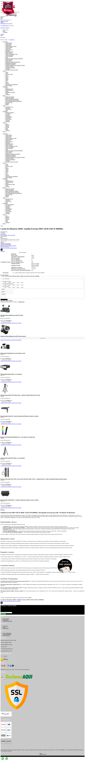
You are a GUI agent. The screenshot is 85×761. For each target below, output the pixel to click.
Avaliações (2, 251)
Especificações (7, 601)
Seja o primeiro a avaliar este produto (7, 235)
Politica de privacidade (7, 621)
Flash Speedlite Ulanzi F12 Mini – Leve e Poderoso (11, 374)
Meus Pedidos (6, 628)
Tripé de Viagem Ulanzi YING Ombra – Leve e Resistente (12, 458)
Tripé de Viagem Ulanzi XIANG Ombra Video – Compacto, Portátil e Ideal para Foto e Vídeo (20, 395)
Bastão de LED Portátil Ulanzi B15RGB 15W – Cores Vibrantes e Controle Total (17, 437)
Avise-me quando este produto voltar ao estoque (9, 239)
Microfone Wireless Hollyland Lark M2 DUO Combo (11, 315)
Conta (1, 225)
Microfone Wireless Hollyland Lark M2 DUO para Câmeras (13, 336)
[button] (5, 243)
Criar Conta (5, 626)
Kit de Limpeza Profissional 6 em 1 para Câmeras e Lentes (12, 353)
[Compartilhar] (1, 250)
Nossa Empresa (6, 618)
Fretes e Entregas (6, 635)
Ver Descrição (3, 234)
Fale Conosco (5, 620)
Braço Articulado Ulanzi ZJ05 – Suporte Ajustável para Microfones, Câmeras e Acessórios (19, 416)
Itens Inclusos (13, 601)
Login (4, 627)
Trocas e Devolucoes (7, 634)
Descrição (2, 601)
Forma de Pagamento (7, 633)
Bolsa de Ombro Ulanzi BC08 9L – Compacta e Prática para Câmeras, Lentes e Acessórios (19, 500)
